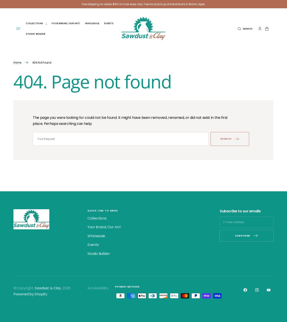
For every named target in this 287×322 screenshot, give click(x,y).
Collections (96, 218)
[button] (245, 29)
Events (93, 244)
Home (17, 62)
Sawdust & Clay (48, 288)
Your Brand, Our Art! (104, 227)
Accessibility (97, 288)
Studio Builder (98, 253)
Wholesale (96, 236)
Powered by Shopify (30, 294)
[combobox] (121, 139)
